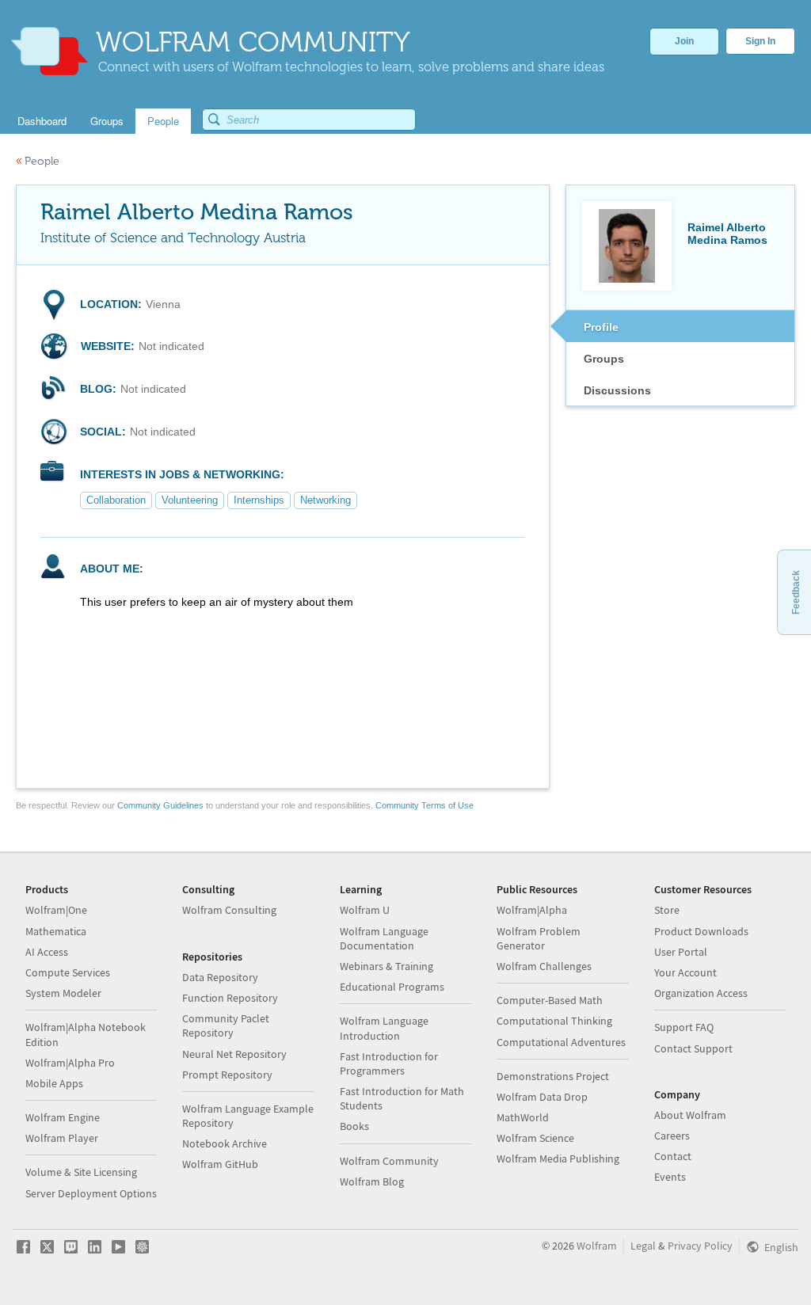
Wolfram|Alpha (532, 910)
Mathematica (55, 931)
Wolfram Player (61, 1138)
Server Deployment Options (91, 1193)
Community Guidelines (160, 805)
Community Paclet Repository (225, 1025)
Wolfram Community (389, 1161)
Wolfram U (365, 910)
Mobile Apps (54, 1083)
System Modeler (63, 993)
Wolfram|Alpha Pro (70, 1063)
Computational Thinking (554, 1021)
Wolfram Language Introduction (384, 1028)
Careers (672, 1135)
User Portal (680, 952)
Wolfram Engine (62, 1117)
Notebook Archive (224, 1143)
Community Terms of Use (424, 805)
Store (667, 910)
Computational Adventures (561, 1042)
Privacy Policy (700, 1245)
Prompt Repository (227, 1074)
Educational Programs (392, 987)
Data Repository (220, 977)
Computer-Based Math (550, 1000)
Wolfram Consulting (229, 910)
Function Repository (230, 998)
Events (670, 1177)
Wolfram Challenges (544, 966)
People (37, 161)
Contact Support (693, 1048)
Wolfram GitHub (220, 1164)
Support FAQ (684, 1027)
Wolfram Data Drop (542, 1097)
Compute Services (67, 972)
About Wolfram (690, 1115)
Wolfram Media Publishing (558, 1158)
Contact (672, 1156)
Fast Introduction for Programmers (389, 1063)
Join (684, 41)
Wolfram (597, 1245)
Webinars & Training (386, 966)
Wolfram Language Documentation (384, 938)
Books (354, 1126)
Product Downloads (701, 931)
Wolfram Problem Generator (539, 938)
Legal (643, 1245)
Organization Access (701, 993)
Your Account (685, 972)
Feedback (795, 592)
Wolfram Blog (372, 1181)
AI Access (46, 952)
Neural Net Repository (234, 1054)
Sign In (760, 41)
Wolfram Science (535, 1138)
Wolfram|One (56, 910)
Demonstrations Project (553, 1076)
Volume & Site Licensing (81, 1172)
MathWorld (523, 1117)
